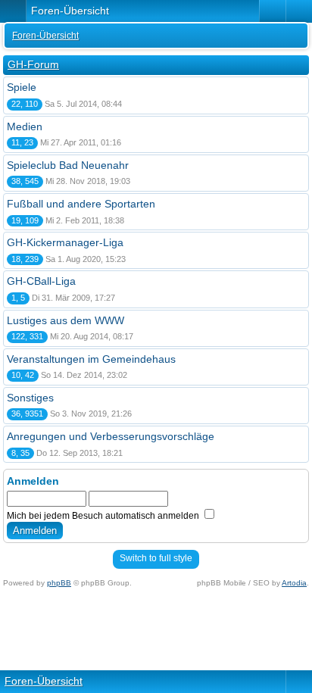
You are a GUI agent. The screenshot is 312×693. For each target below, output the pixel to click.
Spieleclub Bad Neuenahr (68, 165)
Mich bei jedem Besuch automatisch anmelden (104, 515)
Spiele (21, 87)
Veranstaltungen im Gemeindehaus (91, 359)
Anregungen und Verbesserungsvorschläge (110, 436)
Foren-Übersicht (45, 35)
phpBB (59, 583)
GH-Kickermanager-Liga (65, 242)
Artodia (294, 583)
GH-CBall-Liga (41, 281)
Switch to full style (156, 558)
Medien (24, 126)
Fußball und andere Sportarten (81, 204)
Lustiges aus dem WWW (65, 320)
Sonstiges (30, 398)
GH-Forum (33, 64)
